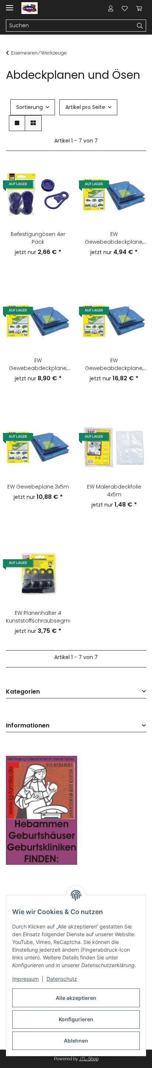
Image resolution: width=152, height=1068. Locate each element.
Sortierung (29, 107)
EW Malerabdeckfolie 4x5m (114, 490)
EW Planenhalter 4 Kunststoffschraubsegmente (38, 616)
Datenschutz (61, 979)
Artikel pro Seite (85, 107)
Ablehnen (76, 1040)
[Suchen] (140, 26)
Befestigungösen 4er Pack (38, 238)
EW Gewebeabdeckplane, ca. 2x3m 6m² (114, 238)
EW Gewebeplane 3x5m (38, 486)
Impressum (25, 979)
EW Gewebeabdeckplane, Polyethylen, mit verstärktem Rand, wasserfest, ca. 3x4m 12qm (38, 364)
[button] (111, 8)
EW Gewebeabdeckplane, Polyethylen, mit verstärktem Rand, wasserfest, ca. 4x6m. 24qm (114, 364)
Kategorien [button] (23, 692)
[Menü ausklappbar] (9, 4)
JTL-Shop (89, 1058)
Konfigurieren (76, 1019)
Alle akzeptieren (76, 998)
